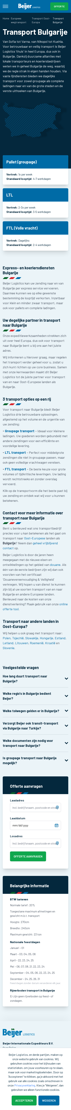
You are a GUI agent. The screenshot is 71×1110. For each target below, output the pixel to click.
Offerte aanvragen (28, 856)
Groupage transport (19, 431)
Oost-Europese (34, 538)
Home (6, 18)
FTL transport (15, 469)
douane (55, 565)
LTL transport (15, 452)
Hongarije (46, 638)
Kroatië (50, 643)
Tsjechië (18, 638)
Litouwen (21, 643)
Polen (7, 638)
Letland (8, 643)
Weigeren (49, 1100)
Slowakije (31, 638)
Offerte (59, 6)
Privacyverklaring (24, 1085)
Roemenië (37, 643)
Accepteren (24, 1100)
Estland (60, 638)
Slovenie (8, 648)
